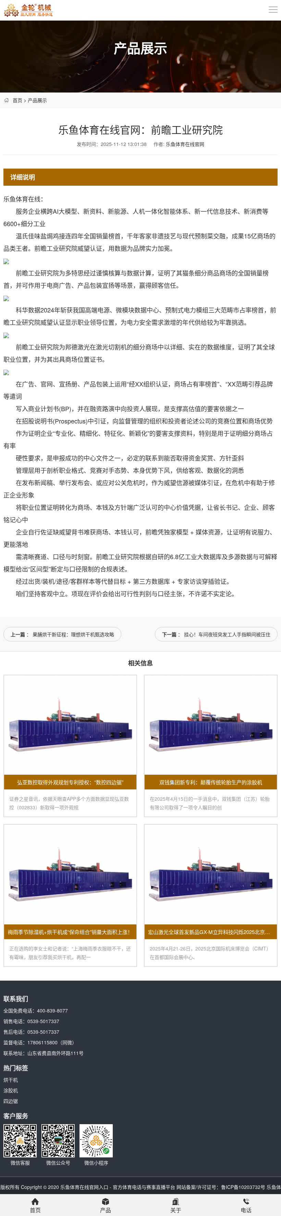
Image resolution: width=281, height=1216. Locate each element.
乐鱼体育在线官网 (185, 143)
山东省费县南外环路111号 (55, 1052)
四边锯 (10, 1100)
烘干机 (10, 1079)
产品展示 (37, 100)
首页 (17, 100)
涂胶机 (10, 1090)
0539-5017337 (43, 1021)
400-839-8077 (52, 1010)
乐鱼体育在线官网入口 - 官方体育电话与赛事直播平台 (117, 1186)
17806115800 (42, 1042)
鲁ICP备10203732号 (243, 1186)
